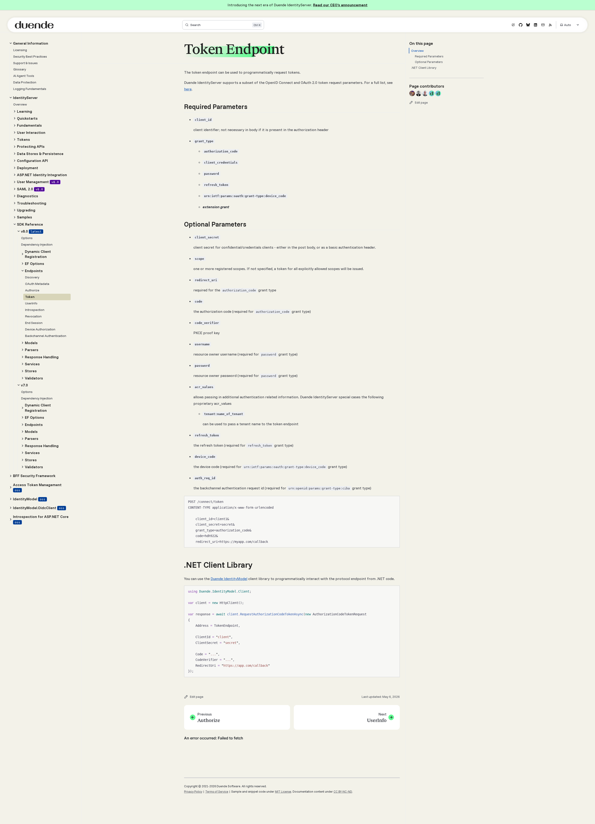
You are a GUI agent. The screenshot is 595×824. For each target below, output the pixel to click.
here (188, 89)
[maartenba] (425, 93)
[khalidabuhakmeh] (412, 93)
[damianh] (418, 93)
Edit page (421, 102)
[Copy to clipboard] (394, 501)
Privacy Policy (193, 791)
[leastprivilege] (438, 93)
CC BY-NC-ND (343, 791)
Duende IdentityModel (229, 578)
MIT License (283, 791)
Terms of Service (216, 791)
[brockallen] (431, 93)
